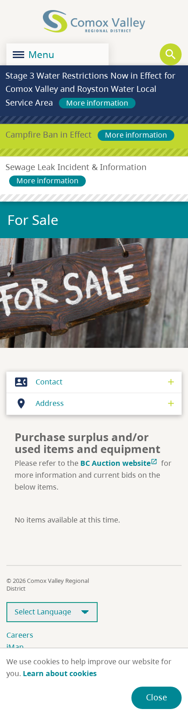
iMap (15, 647)
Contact (39, 382)
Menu (40, 54)
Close (156, 697)
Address (39, 403)
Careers (19, 635)
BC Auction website (118, 463)
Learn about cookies (60, 673)
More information (97, 103)
